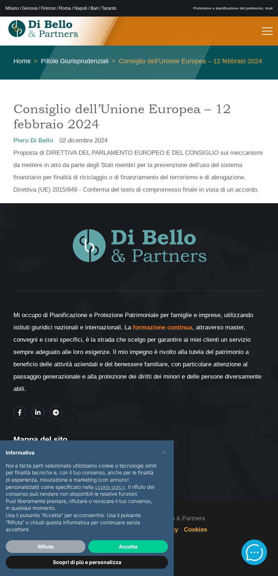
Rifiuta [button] (46, 546)
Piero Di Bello (33, 140)
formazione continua (162, 327)
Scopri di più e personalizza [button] (87, 562)
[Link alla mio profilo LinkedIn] (37, 412)
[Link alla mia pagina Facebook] (19, 412)
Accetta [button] (128, 546)
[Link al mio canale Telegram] (56, 412)
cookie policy (110, 487)
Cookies (195, 529)
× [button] (164, 452)
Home (22, 61)
